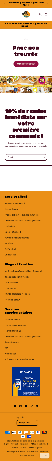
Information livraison (13, 331)
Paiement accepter (12, 342)
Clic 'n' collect (10, 249)
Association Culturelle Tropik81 (17, 277)
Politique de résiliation (27, 455)
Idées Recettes (10, 288)
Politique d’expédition (35, 448)
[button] (5, 14)
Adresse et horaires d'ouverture (17, 238)
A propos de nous (11, 209)
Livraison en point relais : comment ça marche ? (23, 221)
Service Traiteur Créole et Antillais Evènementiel (23, 271)
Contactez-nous (11, 255)
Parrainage (9, 243)
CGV (6, 348)
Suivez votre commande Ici (15, 204)
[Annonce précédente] (4, 4)
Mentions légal (10, 354)
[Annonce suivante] (47, 4)
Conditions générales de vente (16, 452)
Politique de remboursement (19, 444)
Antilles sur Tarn (17, 441)
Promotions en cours (12, 300)
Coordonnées (44, 452)
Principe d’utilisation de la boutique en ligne (22, 215)
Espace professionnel (13, 232)
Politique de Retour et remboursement (19, 359)
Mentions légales (32, 452)
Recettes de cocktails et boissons (17, 294)
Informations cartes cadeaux (16, 325)
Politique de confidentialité (39, 444)
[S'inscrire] (44, 157)
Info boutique (10, 226)
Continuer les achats (26, 64)
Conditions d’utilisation (19, 448)
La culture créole (11, 283)
